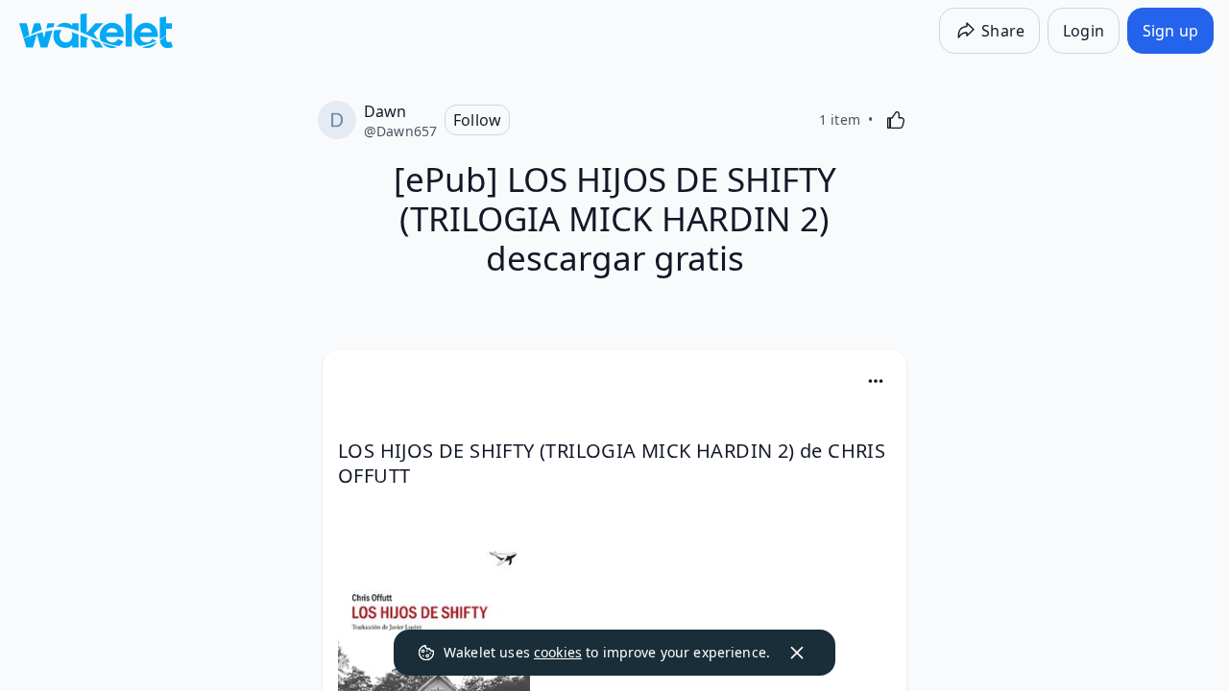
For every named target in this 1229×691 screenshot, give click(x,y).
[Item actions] (875, 381)
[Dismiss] (797, 652)
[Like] (895, 120)
